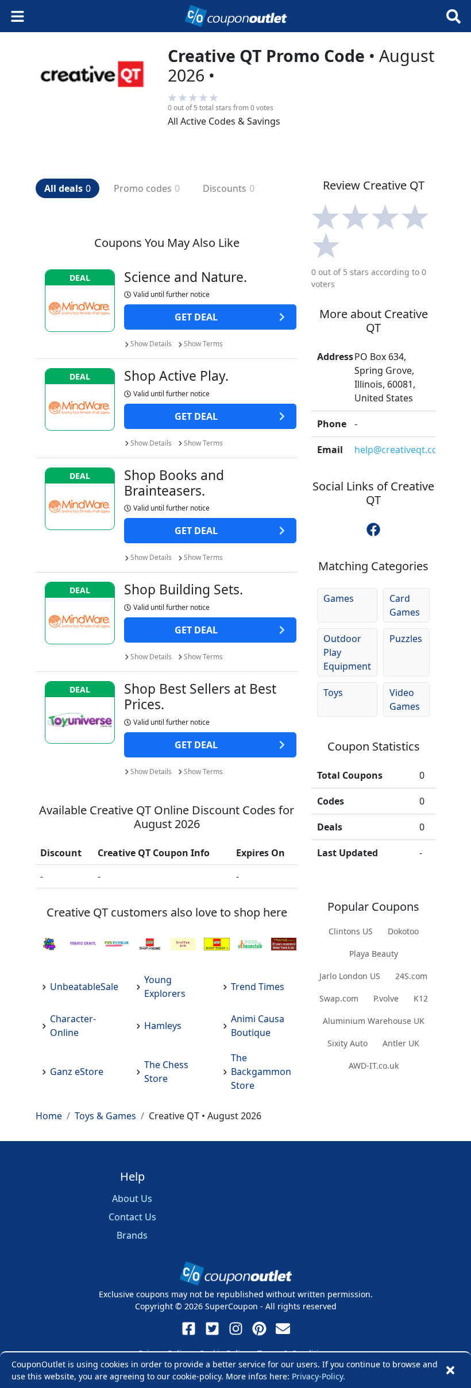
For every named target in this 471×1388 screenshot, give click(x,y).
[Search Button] (453, 16)
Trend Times (257, 986)
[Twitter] (212, 1328)
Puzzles (405, 638)
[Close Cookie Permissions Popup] (450, 1370)
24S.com (411, 976)
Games (338, 598)
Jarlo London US (349, 976)
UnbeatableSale (84, 986)
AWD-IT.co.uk (374, 1065)
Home (49, 1115)
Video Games (404, 699)
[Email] (283, 1328)
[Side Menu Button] (17, 16)
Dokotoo (403, 931)
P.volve (386, 998)
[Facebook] (189, 1328)
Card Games (404, 605)
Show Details (151, 344)
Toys (333, 692)
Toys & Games (105, 1115)
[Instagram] (236, 1328)
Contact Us (132, 1217)
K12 (421, 998)
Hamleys (163, 1025)
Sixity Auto (347, 1043)
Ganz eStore (76, 1071)
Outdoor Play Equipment (347, 652)
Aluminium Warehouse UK (373, 1020)
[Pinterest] (259, 1328)
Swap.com (338, 998)
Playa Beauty (373, 953)
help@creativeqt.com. (401, 449)
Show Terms (203, 344)
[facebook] (373, 529)
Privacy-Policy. (318, 1376)
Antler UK (401, 1043)
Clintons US (351, 931)
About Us (132, 1198)
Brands (132, 1235)
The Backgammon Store (261, 1071)
